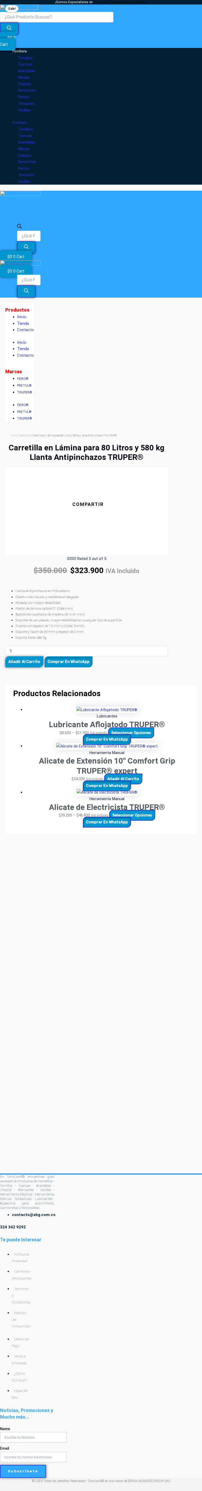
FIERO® (22, 379)
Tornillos (25, 58)
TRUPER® (24, 392)
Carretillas (24, 435)
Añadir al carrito (24, 662)
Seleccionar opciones (131, 733)
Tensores (26, 103)
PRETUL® (24, 385)
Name (5, 1429)
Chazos (24, 84)
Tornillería (19, 51)
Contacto (25, 329)
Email (4, 1448)
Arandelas (26, 70)
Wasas (24, 77)
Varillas (24, 110)
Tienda (23, 323)
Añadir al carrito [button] (123, 779)
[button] (86, 514)
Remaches (27, 90)
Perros (23, 97)
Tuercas (25, 64)
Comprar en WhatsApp (68, 662)
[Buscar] (9, 28)
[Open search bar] (19, 227)
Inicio (21, 316)
